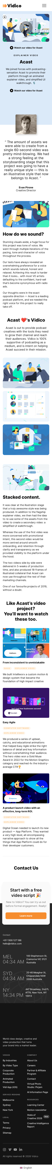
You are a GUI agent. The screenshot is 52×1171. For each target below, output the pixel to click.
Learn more (26, 915)
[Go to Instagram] (4, 1149)
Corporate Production (9, 1072)
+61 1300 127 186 (12, 940)
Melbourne (8, 1100)
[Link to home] (12, 5)
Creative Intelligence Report (38, 1125)
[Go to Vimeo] (10, 1149)
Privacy (7, 1127)
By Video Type (10, 1065)
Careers (31, 1065)
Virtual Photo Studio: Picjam (34, 1085)
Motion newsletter (36, 1110)
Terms (6, 1122)
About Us (32, 1060)
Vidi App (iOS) (10, 1087)
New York (8, 1110)
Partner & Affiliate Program (36, 1072)
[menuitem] (26, 1168)
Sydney (7, 1105)
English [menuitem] (28, 1167)
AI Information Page (37, 1092)
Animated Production (9, 1080)
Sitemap (7, 1132)
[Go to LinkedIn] (20, 1149)
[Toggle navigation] (44, 5)
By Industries (10, 1060)
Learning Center (35, 1105)
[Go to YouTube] (15, 1149)
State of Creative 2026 (34, 1117)
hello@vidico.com (12, 943)
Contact (31, 1078)
